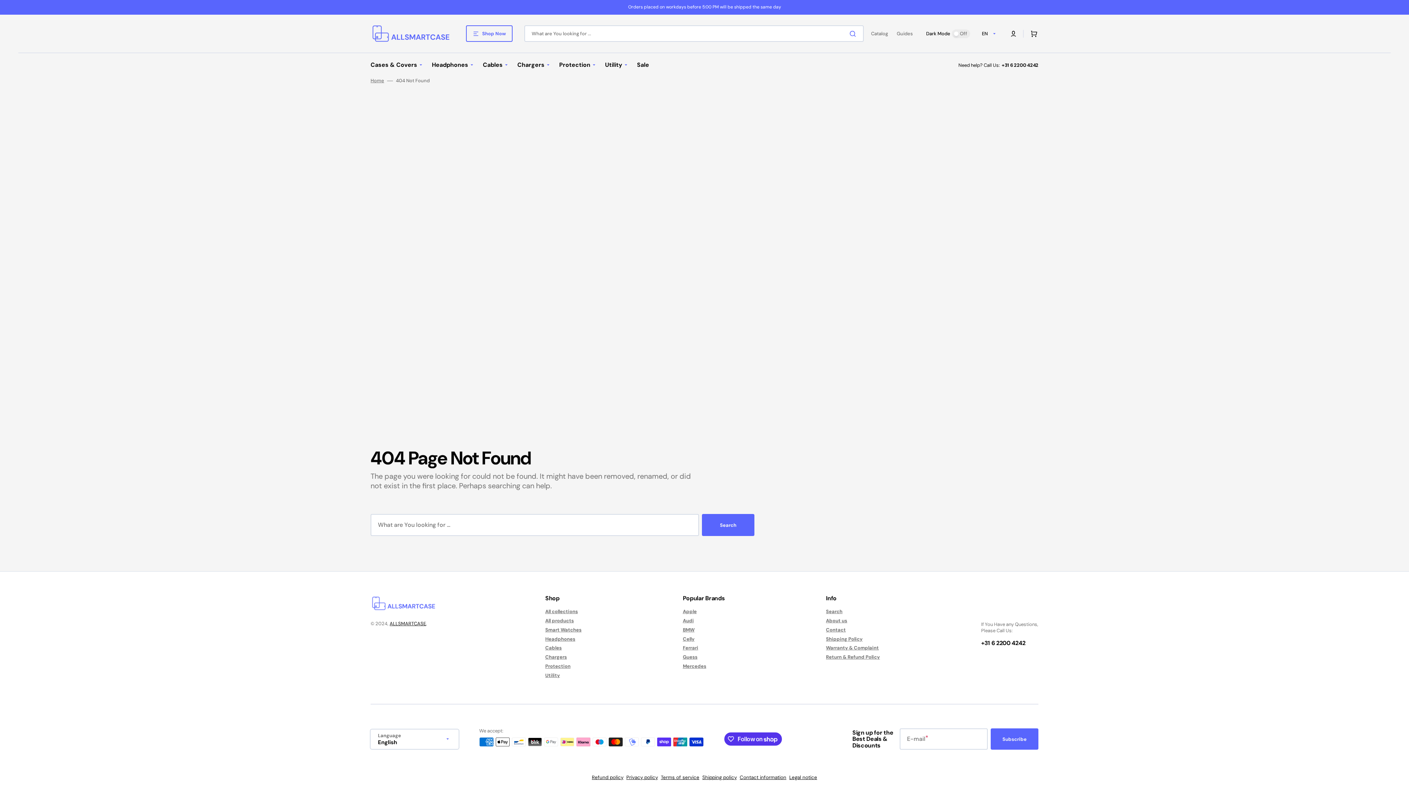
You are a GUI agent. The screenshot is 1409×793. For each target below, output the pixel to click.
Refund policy (607, 777)
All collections (561, 612)
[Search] (854, 34)
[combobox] (694, 33)
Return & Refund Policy (853, 657)
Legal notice (803, 777)
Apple (690, 612)
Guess (690, 657)
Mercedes (694, 666)
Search (728, 525)
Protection (558, 666)
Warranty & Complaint (852, 648)
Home (377, 81)
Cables (553, 648)
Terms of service (680, 777)
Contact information (763, 777)
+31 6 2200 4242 (1020, 65)
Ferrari (690, 648)
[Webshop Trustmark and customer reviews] (1003, 612)
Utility (552, 675)
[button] (1013, 34)
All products (559, 621)
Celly (689, 639)
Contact (836, 630)
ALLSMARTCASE (408, 623)
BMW (689, 630)
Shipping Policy (844, 639)
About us (836, 621)
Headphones (560, 639)
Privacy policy (642, 777)
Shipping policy (719, 777)
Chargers (556, 657)
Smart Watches (563, 630)
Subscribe (1014, 739)
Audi (688, 621)
